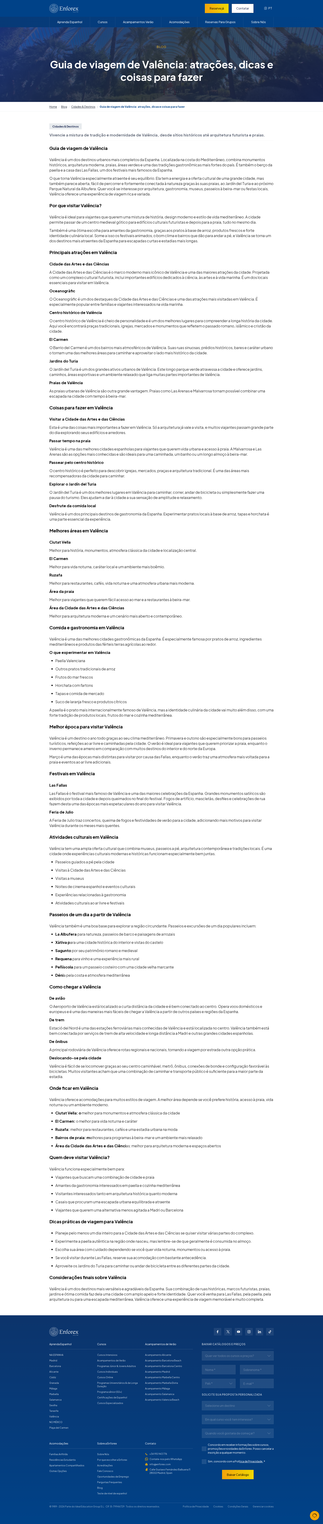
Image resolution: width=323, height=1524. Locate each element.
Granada (54, 1383)
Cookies (218, 1506)
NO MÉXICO (55, 1422)
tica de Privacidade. (251, 1461)
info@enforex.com (160, 1464)
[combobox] (268, 8)
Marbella (54, 1394)
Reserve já (217, 8)
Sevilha (53, 1405)
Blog (64, 106)
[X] (228, 1331)
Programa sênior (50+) (109, 1392)
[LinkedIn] (259, 1331)
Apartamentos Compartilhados (66, 1465)
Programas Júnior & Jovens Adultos (116, 1366)
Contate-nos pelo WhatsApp (166, 1459)
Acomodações (179, 22)
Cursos (102, 22)
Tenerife (54, 1411)
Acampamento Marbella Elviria (161, 1383)
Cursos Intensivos (107, 1355)
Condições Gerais (238, 1506)
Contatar (242, 8)
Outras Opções (58, 1471)
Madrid (53, 1360)
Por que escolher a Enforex (112, 1459)
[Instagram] (249, 1331)
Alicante (54, 1371)
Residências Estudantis (62, 1459)
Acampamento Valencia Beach (162, 1399)
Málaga (53, 1388)
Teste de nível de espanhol (112, 1493)
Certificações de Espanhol (112, 1397)
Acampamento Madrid (157, 1371)
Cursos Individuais (107, 1371)
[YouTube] (238, 1331)
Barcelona (55, 1366)
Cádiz (52, 1377)
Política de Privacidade (196, 1506)
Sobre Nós (258, 22)
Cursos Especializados (110, 1403)
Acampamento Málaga (157, 1388)
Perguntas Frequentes (109, 1482)
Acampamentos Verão (138, 22)
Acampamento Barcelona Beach (163, 1360)
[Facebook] (217, 1331)
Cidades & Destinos (83, 106)
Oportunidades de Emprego (113, 1476)
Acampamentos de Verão (111, 1360)
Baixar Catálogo (238, 1475)
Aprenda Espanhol (69, 22)
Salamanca (55, 1399)
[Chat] (314, 1515)
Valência (54, 1416)
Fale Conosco (105, 1471)
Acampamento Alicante (158, 1355)
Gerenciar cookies (263, 1506)
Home (53, 106)
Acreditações (105, 1465)
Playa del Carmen (58, 1427)
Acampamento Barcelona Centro (163, 1366)
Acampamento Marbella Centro (162, 1377)
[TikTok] (270, 1331)
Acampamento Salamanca (159, 1394)
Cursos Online (105, 1377)
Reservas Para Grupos (220, 22)
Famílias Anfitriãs (58, 1454)
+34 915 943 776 (158, 1454)
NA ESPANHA (56, 1355)
